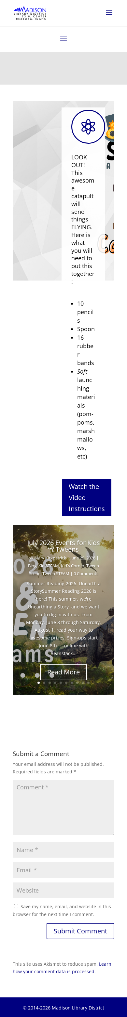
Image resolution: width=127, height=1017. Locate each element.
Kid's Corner (72, 566)
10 (88, 683)
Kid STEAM (48, 566)
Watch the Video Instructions (87, 497)
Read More (63, 672)
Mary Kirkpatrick (50, 558)
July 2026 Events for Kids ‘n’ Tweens (63, 546)
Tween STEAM (55, 573)
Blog (32, 566)
